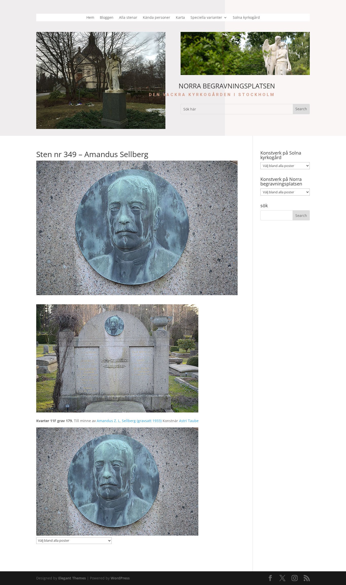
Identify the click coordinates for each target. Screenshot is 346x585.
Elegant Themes (72, 578)
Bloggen (106, 18)
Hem (90, 18)
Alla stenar (128, 18)
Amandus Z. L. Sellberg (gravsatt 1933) (129, 420)
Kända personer (156, 18)
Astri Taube (188, 420)
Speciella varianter (206, 18)
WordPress (120, 578)
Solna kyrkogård (246, 18)
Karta (180, 18)
